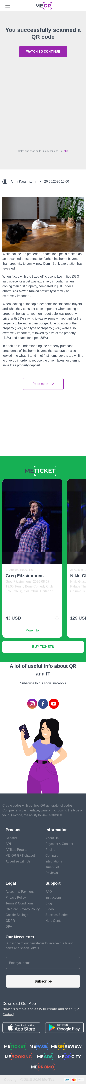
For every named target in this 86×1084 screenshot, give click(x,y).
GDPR (10, 920)
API (8, 844)
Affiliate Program (17, 849)
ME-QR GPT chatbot (20, 855)
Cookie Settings (17, 915)
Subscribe (43, 981)
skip (66, 151)
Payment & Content (59, 844)
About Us (52, 838)
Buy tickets (43, 646)
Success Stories (56, 915)
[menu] (7, 5)
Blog (48, 903)
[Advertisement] (43, 102)
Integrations (53, 861)
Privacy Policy (16, 897)
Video (49, 909)
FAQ (48, 891)
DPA (9, 926)
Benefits (11, 838)
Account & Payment (20, 891)
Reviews (51, 873)
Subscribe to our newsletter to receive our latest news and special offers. (39, 946)
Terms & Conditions (19, 903)
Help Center (54, 920)
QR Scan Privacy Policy (23, 909)
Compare (52, 855)
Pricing (50, 849)
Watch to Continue (43, 51)
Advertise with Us (18, 861)
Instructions (53, 897)
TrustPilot (52, 867)
